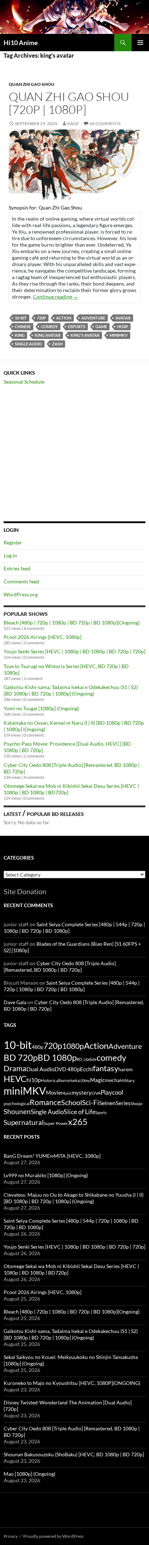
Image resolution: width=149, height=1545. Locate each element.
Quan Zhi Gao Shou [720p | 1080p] (69, 103)
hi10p (122, 326)
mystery (81, 1092)
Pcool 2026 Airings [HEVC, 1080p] (42, 637)
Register (13, 542)
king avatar (47, 335)
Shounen (17, 1111)
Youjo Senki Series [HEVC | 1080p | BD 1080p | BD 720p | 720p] (74, 651)
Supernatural (24, 1122)
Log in (10, 555)
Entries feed (17, 568)
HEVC (15, 1079)
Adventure (93, 317)
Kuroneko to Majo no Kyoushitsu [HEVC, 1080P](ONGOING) (72, 1383)
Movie (53, 1092)
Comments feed (21, 581)
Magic (97, 1080)
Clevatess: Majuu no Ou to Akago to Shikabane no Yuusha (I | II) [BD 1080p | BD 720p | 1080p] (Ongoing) (74, 1198)
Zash (57, 343)
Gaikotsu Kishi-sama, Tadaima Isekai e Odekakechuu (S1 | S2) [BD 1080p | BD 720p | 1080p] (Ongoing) (71, 690)
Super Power (56, 1123)
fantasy (105, 1068)
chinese (23, 326)
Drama (15, 1068)
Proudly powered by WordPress (53, 1536)
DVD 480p (67, 1069)
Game (101, 326)
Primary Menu (140, 42)
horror (64, 1080)
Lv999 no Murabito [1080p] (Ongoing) (46, 1175)
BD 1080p (57, 1057)
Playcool (112, 1092)
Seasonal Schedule (24, 382)
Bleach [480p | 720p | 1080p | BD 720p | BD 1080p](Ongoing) (72, 622)
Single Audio (28, 343)
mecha (112, 1080)
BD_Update (87, 1059)
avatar (123, 317)
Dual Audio (40, 1068)
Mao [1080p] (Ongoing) (29, 1474)
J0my (85, 1080)
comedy (49, 326)
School (71, 1102)
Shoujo (136, 1103)
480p (37, 1047)
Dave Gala (15, 1002)
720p (41, 317)
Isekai (75, 1080)
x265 (78, 1122)
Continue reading (55, 296)
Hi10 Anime (21, 43)
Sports (101, 1112)
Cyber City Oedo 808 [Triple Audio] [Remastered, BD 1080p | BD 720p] (60, 966)
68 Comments (105, 123)
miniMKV (119, 335)
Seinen (107, 1103)
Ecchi (86, 1068)
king (20, 335)
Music (66, 1093)
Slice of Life (79, 1112)
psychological (17, 1103)
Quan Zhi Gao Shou (31, 84)
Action (63, 317)
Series (123, 1103)
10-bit (21, 317)
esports (76, 326)
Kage (73, 123)
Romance (45, 1102)
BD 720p (21, 1057)
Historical (50, 1080)
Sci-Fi (90, 1103)
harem (125, 1069)
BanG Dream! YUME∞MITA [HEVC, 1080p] (52, 1156)
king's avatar (85, 335)
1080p (73, 1045)
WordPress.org (21, 594)
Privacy (11, 1536)
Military (127, 1080)
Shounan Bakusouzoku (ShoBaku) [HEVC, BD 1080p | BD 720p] (74, 1454)
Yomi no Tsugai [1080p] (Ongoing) (41, 708)
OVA (96, 1093)
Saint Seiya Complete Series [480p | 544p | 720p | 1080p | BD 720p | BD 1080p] (72, 986)
